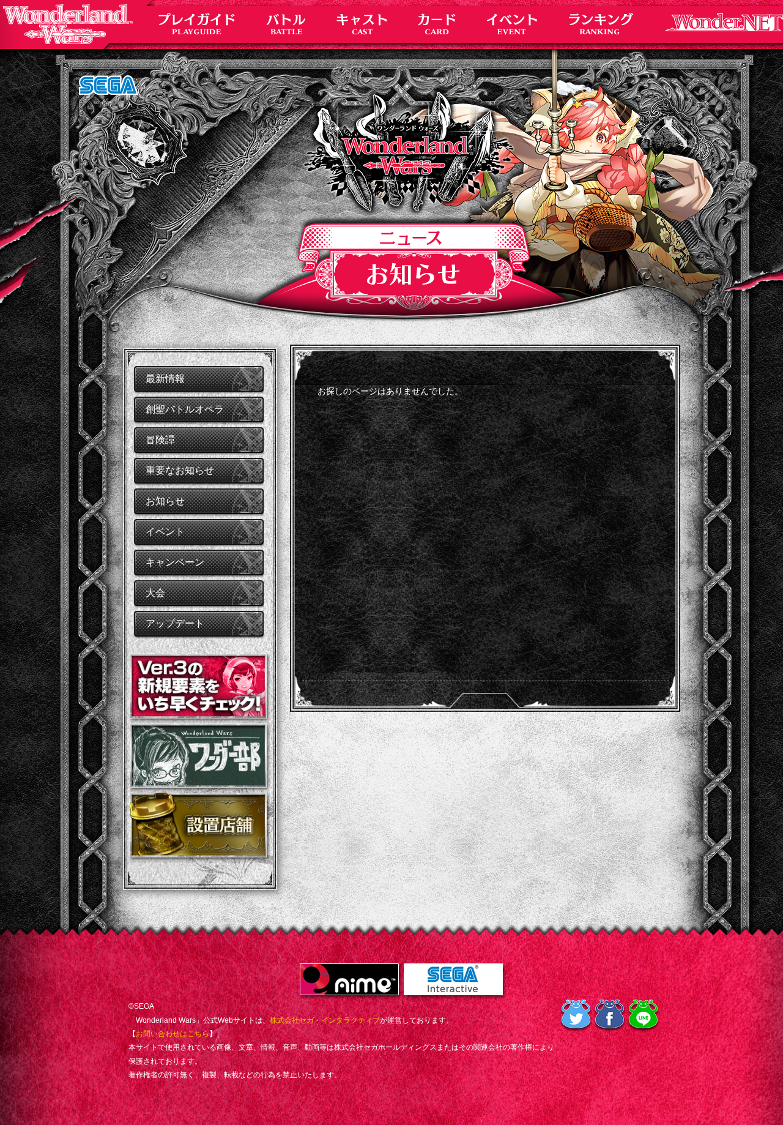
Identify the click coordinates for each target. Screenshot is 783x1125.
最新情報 (165, 378)
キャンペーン (175, 562)
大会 (155, 593)
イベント (165, 531)
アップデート (175, 623)
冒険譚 (160, 440)
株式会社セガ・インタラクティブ (325, 1020)
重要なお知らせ (180, 470)
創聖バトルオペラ (185, 409)
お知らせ (165, 501)
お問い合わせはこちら (172, 1034)
